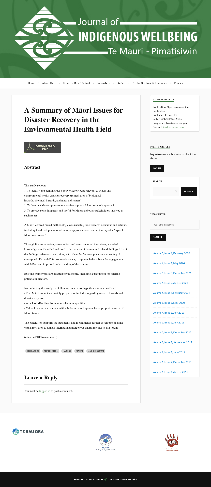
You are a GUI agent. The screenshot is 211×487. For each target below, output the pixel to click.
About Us (47, 83)
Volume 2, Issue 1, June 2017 (169, 352)
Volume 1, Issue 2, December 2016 (172, 362)
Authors (122, 83)
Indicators (33, 351)
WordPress (96, 479)
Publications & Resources (152, 83)
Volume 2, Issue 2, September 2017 (172, 342)
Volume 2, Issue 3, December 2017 (172, 332)
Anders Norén (128, 479)
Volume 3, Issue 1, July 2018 (168, 322)
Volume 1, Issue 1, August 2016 (170, 371)
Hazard (67, 351)
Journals (102, 83)
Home (31, 83)
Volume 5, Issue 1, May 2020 (169, 302)
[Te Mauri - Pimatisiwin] (105, 67)
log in (157, 168)
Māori (79, 351)
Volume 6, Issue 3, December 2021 (172, 272)
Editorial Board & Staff (76, 83)
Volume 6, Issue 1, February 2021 (171, 292)
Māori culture (96, 351)
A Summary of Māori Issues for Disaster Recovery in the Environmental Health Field (73, 119)
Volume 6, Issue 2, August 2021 (170, 282)
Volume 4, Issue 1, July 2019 (168, 312)
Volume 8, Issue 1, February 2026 (171, 253)
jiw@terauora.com (173, 126)
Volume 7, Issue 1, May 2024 (169, 263)
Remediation (51, 351)
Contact (178, 83)
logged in (44, 391)
